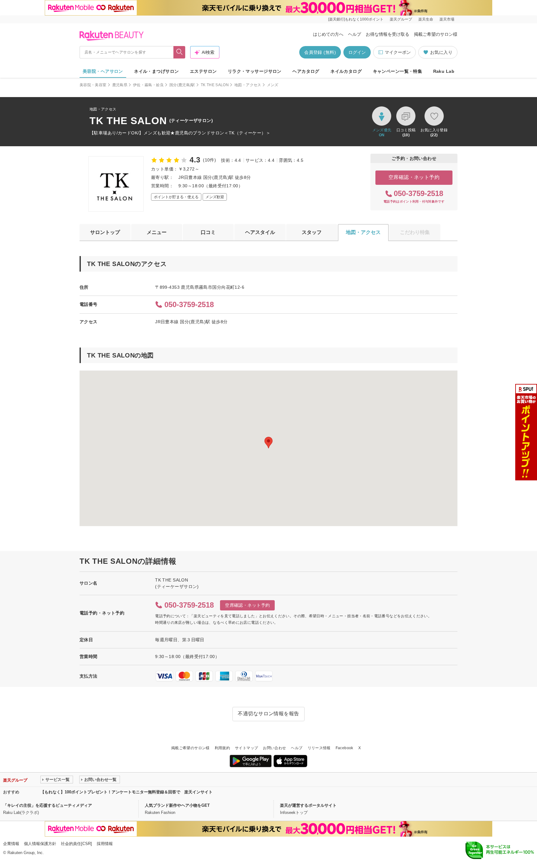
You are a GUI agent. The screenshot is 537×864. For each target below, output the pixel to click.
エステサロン (203, 71)
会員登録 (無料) (320, 52)
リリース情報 (319, 748)
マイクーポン (398, 52)
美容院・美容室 (93, 85)
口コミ (208, 232)
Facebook (344, 748)
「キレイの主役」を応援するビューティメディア (47, 805)
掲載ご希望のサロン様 (435, 34)
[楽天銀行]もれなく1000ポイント (355, 19)
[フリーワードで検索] (179, 52)
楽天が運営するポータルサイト (308, 805)
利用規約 (222, 748)
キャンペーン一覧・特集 (397, 71)
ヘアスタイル (260, 232)
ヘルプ (354, 34)
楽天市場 (446, 19)
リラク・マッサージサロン (255, 71)
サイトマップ (246, 748)
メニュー (157, 232)
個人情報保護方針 (40, 843)
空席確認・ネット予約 (414, 177)
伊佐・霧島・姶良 (148, 85)
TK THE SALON (215, 85)
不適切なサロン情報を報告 (268, 713)
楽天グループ (401, 19)
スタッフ (312, 232)
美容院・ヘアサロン (103, 71)
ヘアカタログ (305, 71)
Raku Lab (443, 71)
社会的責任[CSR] (76, 843)
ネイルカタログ (346, 71)
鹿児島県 (119, 85)
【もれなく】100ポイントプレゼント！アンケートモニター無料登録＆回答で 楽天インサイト (126, 792)
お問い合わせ (274, 748)
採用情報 (105, 843)
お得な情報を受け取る (387, 34)
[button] (268, 442)
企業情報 (11, 843)
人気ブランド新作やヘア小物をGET (177, 805)
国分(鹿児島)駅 (182, 85)
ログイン (357, 52)
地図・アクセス (247, 85)
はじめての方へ (328, 34)
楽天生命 (425, 19)
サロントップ (105, 232)
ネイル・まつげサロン (156, 71)
